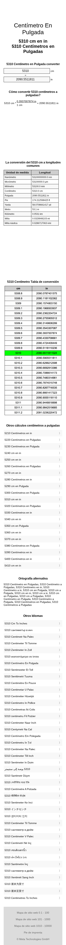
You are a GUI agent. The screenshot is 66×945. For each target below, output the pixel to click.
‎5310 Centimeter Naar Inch (20, 722)
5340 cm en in (13, 519)
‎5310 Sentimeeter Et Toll (19, 669)
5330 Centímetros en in (18, 512)
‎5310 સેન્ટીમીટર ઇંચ (16, 857)
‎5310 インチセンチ (16, 809)
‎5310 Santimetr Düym (17, 775)
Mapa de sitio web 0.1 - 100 (33, 912)
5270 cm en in (13, 472)
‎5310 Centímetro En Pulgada (21, 663)
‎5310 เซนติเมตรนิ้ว (15, 850)
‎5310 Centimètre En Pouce (20, 683)
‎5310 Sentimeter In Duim (19, 762)
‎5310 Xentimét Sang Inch (19, 877)
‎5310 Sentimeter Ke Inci (18, 802)
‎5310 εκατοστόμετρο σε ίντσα (22, 656)
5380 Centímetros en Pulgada (22, 545)
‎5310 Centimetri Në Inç (18, 842)
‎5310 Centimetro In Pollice (20, 702)
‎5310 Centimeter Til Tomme (21, 643)
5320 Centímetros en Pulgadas (23, 505)
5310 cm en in (13, 499)
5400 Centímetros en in (18, 558)
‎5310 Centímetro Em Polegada (23, 735)
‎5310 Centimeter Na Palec (20, 749)
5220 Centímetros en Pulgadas (23, 439)
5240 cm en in (13, 453)
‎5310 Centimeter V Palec (19, 836)
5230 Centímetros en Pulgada (22, 446)
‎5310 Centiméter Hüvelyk (19, 696)
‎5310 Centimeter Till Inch (19, 755)
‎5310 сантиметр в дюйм (19, 829)
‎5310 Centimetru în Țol (18, 742)
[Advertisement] (33, 9)
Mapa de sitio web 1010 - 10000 (33, 925)
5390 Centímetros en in (18, 552)
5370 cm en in (13, 539)
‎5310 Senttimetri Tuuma (18, 676)
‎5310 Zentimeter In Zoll (18, 649)
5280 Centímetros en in (18, 479)
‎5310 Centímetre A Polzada (20, 789)
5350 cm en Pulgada (17, 525)
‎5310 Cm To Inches (16, 623)
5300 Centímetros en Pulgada (22, 492)
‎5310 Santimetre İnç (16, 864)
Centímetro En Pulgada (33, 28)
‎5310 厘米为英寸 (14, 883)
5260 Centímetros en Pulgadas (23, 466)
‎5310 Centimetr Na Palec (19, 636)
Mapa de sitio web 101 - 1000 (33, 919)
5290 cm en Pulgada (17, 486)
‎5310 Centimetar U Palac (19, 689)
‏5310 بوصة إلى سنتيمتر (17, 769)
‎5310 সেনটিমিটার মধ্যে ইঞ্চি (17, 782)
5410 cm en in (13, 565)
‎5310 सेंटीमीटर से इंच (15, 795)
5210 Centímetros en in (18, 433)
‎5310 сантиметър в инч (18, 630)
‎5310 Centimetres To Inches (21, 897)
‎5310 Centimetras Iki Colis (20, 709)
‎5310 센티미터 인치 (16, 816)
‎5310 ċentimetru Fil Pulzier (20, 716)
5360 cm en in (13, 532)
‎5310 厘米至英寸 (14, 890)
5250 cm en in (13, 459)
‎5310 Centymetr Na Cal (18, 729)
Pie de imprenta (33, 932)
